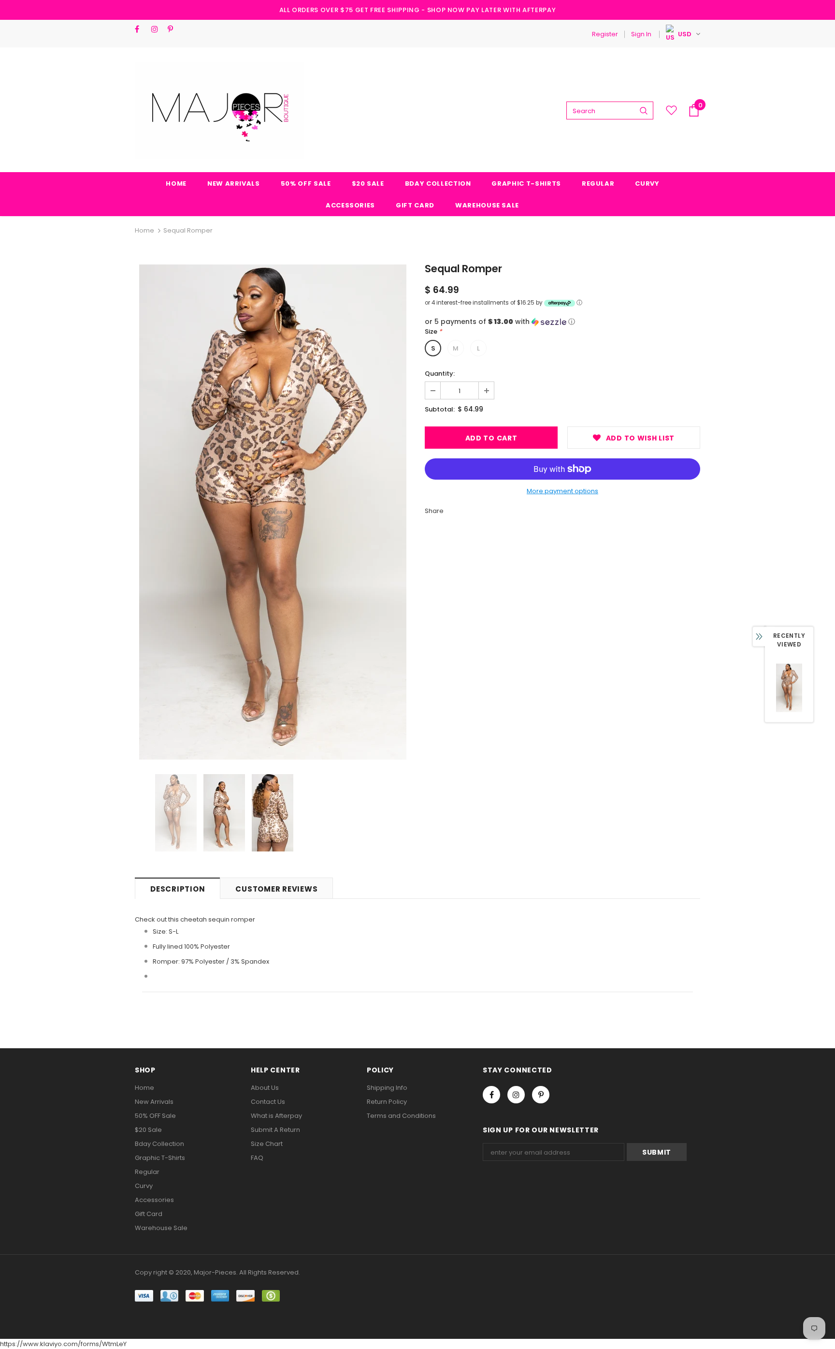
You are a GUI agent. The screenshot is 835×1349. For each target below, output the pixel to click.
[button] (562, 322)
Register (605, 34)
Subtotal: (440, 409)
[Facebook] (141, 29)
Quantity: (440, 373)
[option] (272, 512)
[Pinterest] (174, 29)
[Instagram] (157, 29)
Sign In (641, 34)
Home (144, 230)
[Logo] (219, 110)
